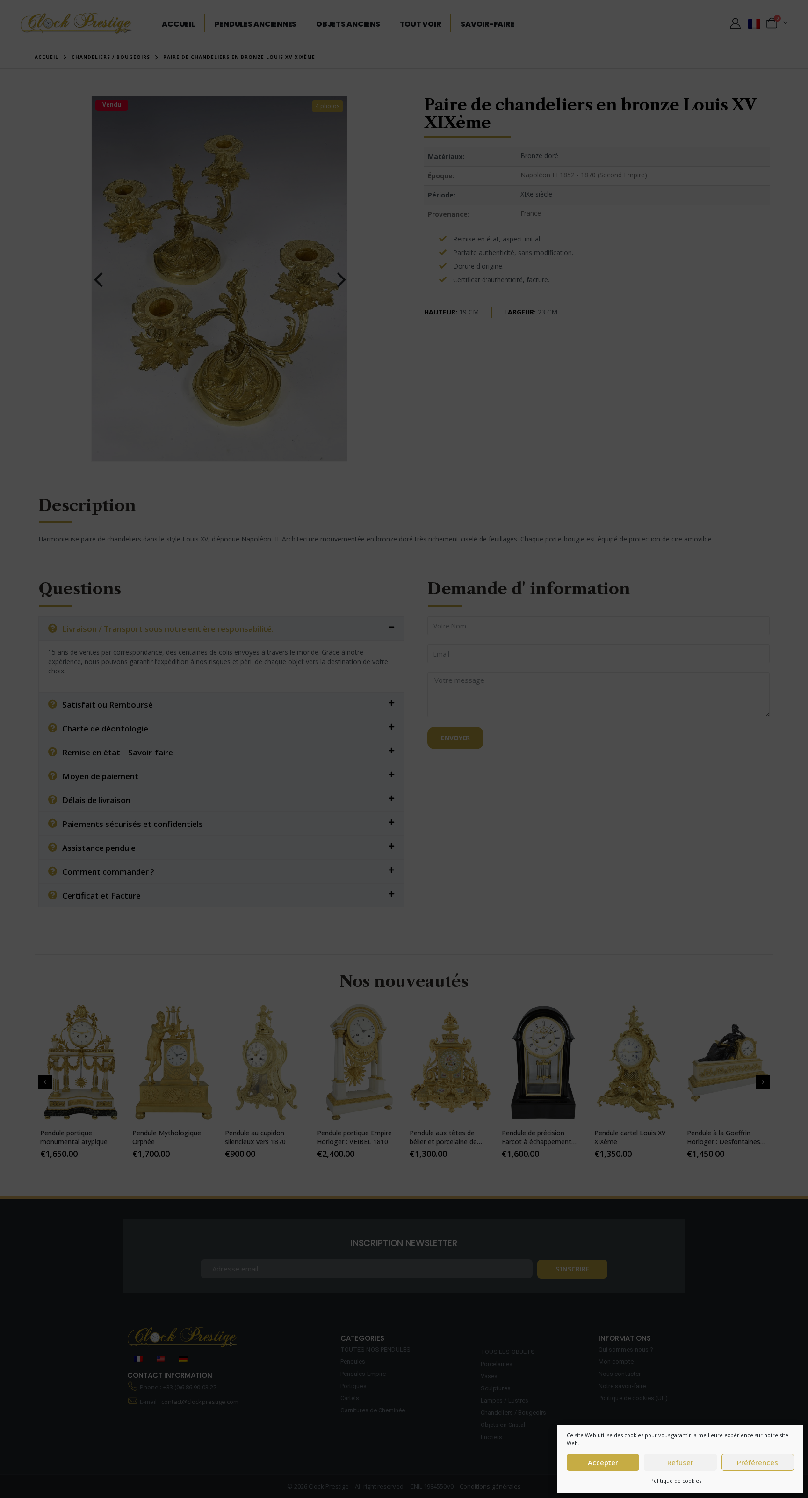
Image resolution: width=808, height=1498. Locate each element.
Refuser (680, 1462)
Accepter (603, 1462)
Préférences (757, 1462)
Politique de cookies (675, 1480)
